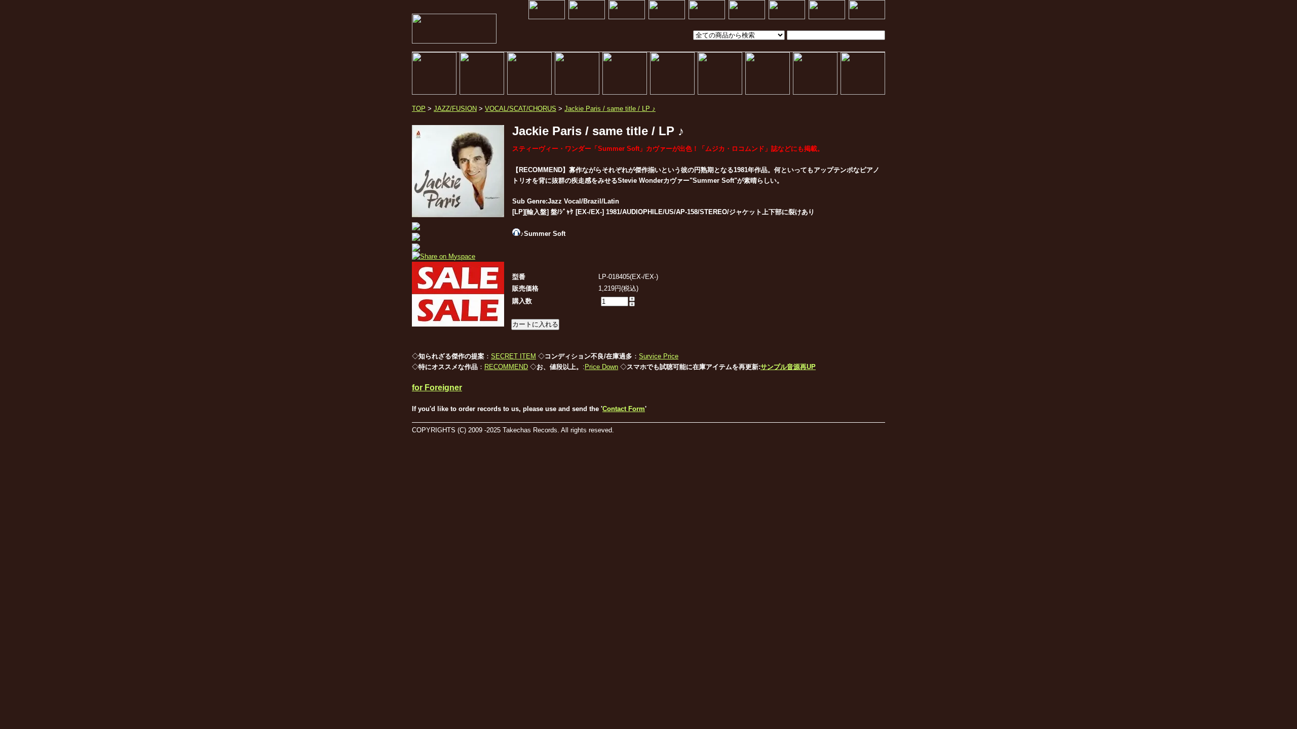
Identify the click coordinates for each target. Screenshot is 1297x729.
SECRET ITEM (513, 356)
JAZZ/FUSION (455, 108)
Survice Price (658, 356)
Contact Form (623, 409)
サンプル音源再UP (788, 367)
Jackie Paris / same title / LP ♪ (610, 108)
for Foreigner (437, 387)
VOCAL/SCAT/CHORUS (520, 108)
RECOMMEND (506, 367)
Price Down (601, 367)
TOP (419, 108)
